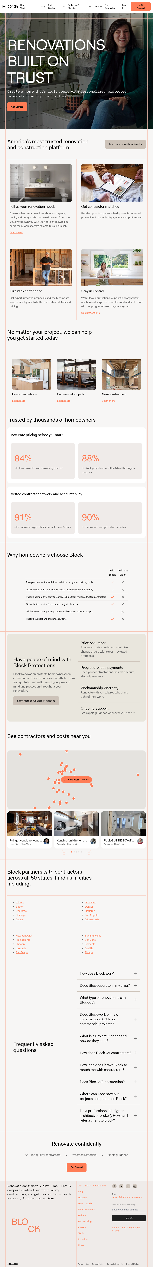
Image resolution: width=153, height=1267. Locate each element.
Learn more (18, 401)
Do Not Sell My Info (115, 1264)
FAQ (80, 1191)
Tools (81, 1233)
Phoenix (20, 944)
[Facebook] (114, 1186)
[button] (26, 1225)
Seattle (89, 948)
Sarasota (90, 944)
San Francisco (93, 935)
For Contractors (110, 6)
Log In (124, 6)
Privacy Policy (97, 1264)
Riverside (21, 948)
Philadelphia (23, 940)
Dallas (19, 919)
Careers (82, 1227)
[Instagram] (121, 1186)
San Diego (22, 952)
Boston (20, 906)
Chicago (21, 915)
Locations (83, 1239)
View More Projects (78, 779)
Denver (89, 906)
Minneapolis (92, 919)
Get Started (141, 6)
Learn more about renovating (123, 1204)
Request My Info (132, 1264)
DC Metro (90, 902)
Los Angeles (92, 915)
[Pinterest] (135, 1186)
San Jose (90, 940)
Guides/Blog (85, 1221)
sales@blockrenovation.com (127, 1197)
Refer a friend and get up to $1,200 (126, 1229)
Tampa (89, 952)
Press (81, 1245)
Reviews (82, 1197)
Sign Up (129, 1218)
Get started (16, 232)
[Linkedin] (128, 1186)
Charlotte (21, 911)
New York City (24, 935)
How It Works (85, 1203)
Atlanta (20, 902)
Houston (90, 911)
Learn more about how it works (125, 144)
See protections (90, 313)
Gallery (42, 6)
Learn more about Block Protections (36, 700)
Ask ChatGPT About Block (92, 1185)
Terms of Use (83, 1264)
